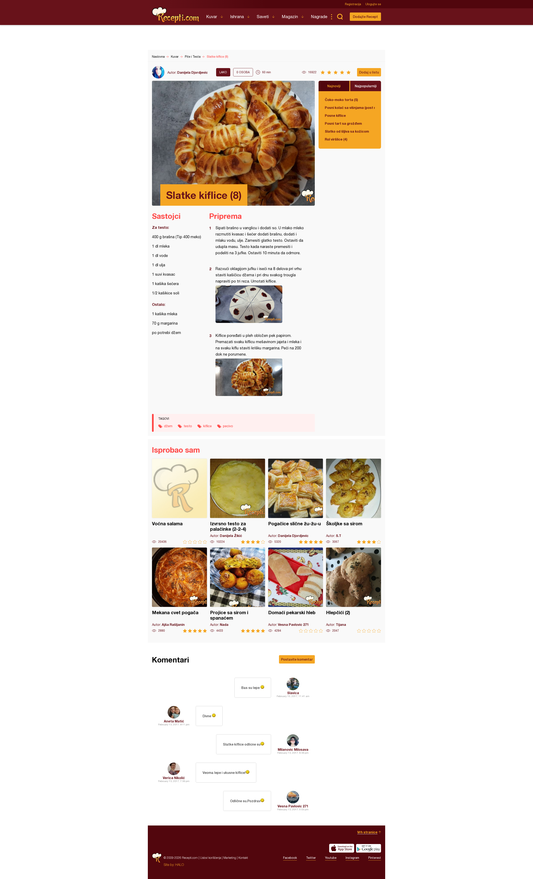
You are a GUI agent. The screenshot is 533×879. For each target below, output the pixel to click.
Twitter (311, 857)
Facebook (290, 857)
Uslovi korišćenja (210, 857)
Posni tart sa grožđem (343, 123)
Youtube (330, 857)
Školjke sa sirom (353, 501)
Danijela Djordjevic (192, 72)
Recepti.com (176, 15)
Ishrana (237, 16)
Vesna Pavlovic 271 (293, 806)
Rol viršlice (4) (336, 139)
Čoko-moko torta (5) (341, 100)
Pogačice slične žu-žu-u (295, 501)
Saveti (263, 16)
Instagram (352, 857)
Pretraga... (340, 17)
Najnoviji (334, 86)
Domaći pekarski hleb (295, 590)
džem (168, 426)
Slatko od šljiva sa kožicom (347, 131)
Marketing (229, 857)
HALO (179, 865)
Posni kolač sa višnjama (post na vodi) (350, 108)
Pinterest (374, 857)
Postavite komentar (297, 659)
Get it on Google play (368, 848)
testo (188, 426)
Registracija (353, 4)
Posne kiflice (335, 115)
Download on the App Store (341, 848)
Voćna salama (179, 501)
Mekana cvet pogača (179, 590)
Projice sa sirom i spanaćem (237, 590)
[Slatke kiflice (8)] (259, 304)
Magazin (290, 16)
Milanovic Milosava (293, 749)
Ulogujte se (373, 4)
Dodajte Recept (365, 17)
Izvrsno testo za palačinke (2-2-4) (237, 501)
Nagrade (319, 16)
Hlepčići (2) (353, 590)
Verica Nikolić (174, 778)
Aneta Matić (174, 721)
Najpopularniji (366, 86)
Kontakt (243, 857)
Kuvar (211, 16)
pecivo (228, 426)
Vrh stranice (367, 832)
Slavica (293, 693)
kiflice (207, 426)
